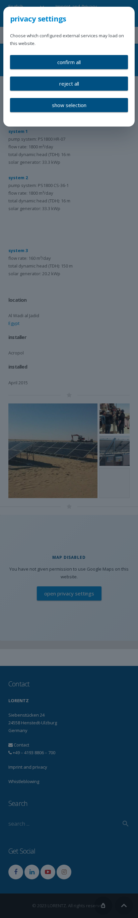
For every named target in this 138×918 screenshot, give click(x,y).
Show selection (69, 105)
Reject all (69, 83)
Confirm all (69, 62)
